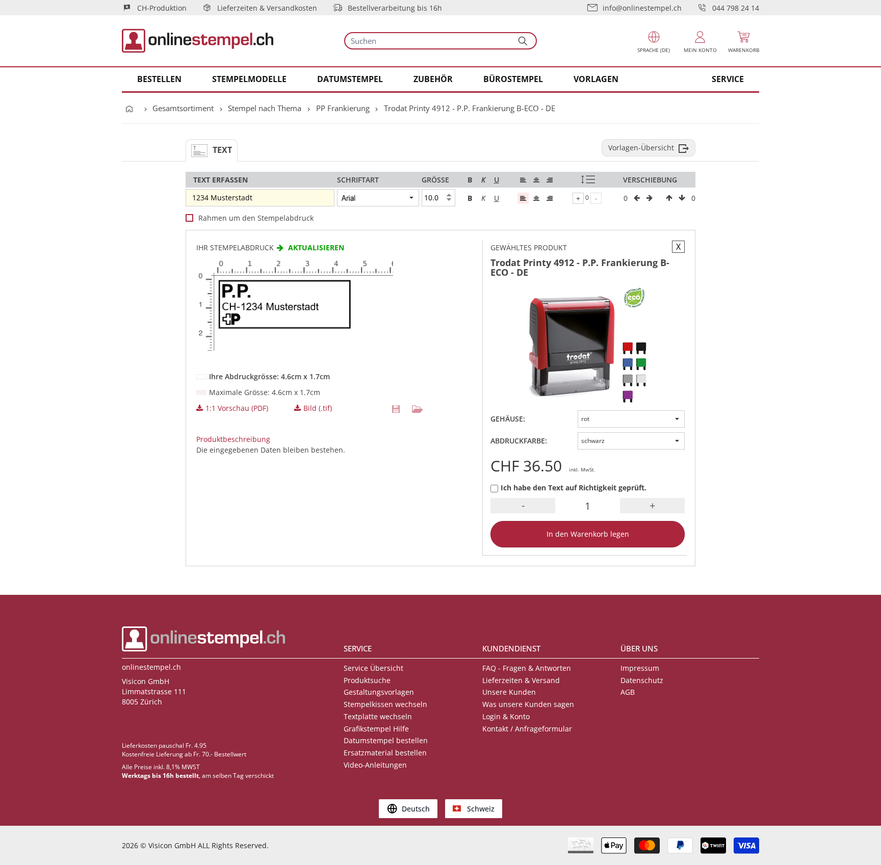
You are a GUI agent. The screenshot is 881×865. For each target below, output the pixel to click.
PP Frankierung (343, 108)
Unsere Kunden (509, 692)
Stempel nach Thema (264, 108)
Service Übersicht (373, 668)
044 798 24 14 (735, 8)
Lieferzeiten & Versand (521, 680)
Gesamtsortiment (183, 108)
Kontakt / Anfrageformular (527, 728)
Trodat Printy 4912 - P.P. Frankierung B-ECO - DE (469, 108)
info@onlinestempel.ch (642, 8)
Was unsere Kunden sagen (528, 704)
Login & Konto (506, 716)
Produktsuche (367, 680)
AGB (627, 692)
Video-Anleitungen (375, 765)
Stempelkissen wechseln (385, 704)
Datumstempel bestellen (386, 740)
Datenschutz (641, 680)
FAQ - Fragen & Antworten (526, 668)
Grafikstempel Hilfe (376, 728)
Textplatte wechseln (378, 716)
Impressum (639, 668)
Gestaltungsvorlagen (379, 692)
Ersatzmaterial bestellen (385, 752)
